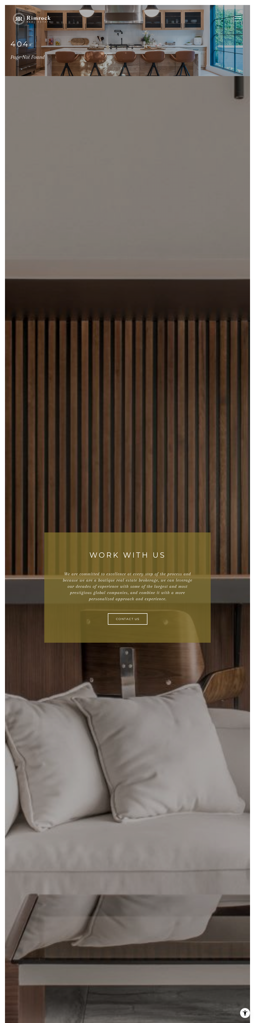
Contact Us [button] (127, 619)
